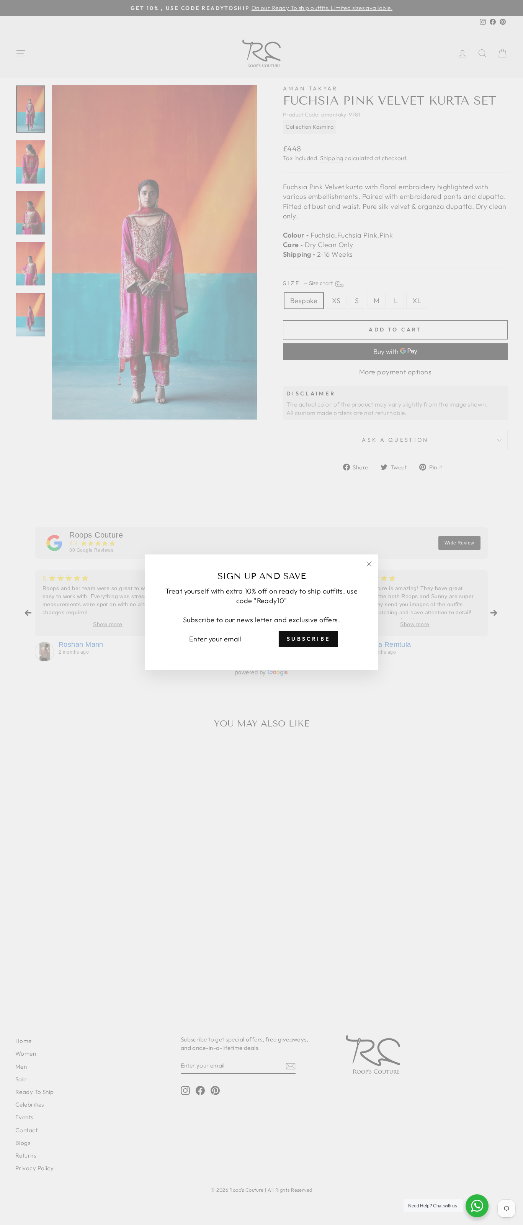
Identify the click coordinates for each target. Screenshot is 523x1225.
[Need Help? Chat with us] (477, 1205)
